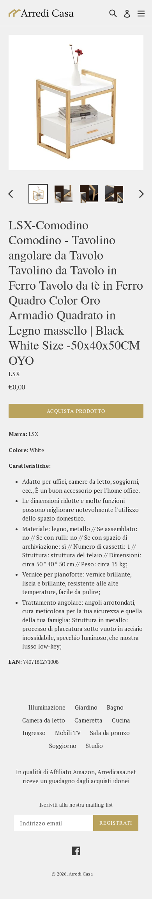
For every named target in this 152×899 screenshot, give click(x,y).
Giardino (86, 707)
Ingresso (34, 733)
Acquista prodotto (76, 410)
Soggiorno (62, 745)
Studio (94, 745)
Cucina (121, 720)
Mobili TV (68, 733)
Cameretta (88, 720)
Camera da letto (43, 720)
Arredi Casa (81, 874)
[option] (38, 193)
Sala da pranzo (110, 733)
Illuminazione (46, 707)
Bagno (115, 707)
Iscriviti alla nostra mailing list (76, 804)
